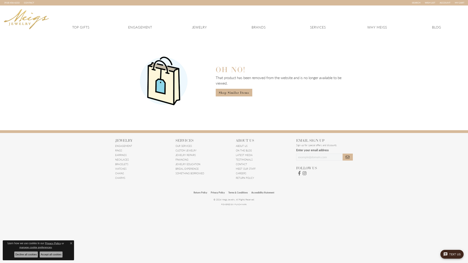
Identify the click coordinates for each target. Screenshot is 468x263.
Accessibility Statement (262, 192)
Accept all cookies (51, 254)
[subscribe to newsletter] (348, 157)
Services (318, 27)
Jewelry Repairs (186, 155)
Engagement (140, 27)
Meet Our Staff (246, 168)
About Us (242, 146)
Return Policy (245, 178)
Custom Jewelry (186, 150)
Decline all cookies (26, 254)
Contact (241, 164)
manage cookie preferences (35, 247)
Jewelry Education (188, 164)
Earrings (121, 155)
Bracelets (121, 164)
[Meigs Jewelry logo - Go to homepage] (26, 18)
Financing (182, 159)
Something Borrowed (190, 173)
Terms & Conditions (238, 192)
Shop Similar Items (234, 92)
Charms (120, 178)
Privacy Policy (218, 192)
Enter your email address (312, 150)
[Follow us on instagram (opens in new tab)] (304, 173)
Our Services (184, 146)
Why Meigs (377, 27)
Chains (119, 173)
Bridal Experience (187, 168)
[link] (12, 2)
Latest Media (244, 155)
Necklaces (122, 159)
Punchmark (241, 204)
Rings (118, 150)
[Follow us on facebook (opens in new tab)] (299, 173)
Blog (436, 27)
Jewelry (199, 27)
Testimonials (244, 159)
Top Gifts (81, 27)
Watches (121, 168)
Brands (259, 27)
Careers (241, 173)
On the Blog (244, 150)
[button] (415, 2)
